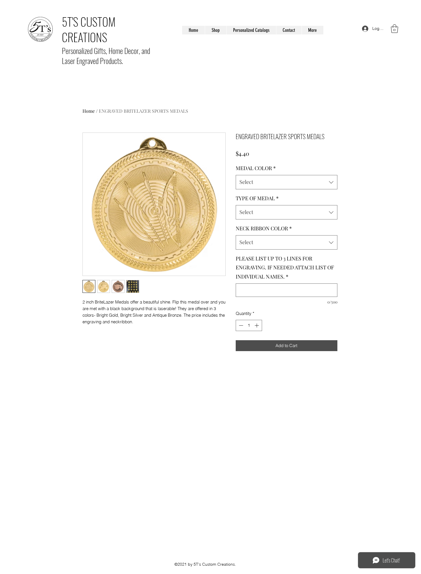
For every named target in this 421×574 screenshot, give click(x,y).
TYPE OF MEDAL (257, 198)
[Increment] (257, 325)
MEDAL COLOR (256, 168)
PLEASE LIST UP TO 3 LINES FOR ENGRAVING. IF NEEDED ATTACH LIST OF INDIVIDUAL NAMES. (285, 267)
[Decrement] (240, 325)
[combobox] (286, 182)
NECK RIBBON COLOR (264, 228)
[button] (394, 28)
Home (88, 111)
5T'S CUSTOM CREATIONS (88, 29)
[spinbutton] (248, 325)
